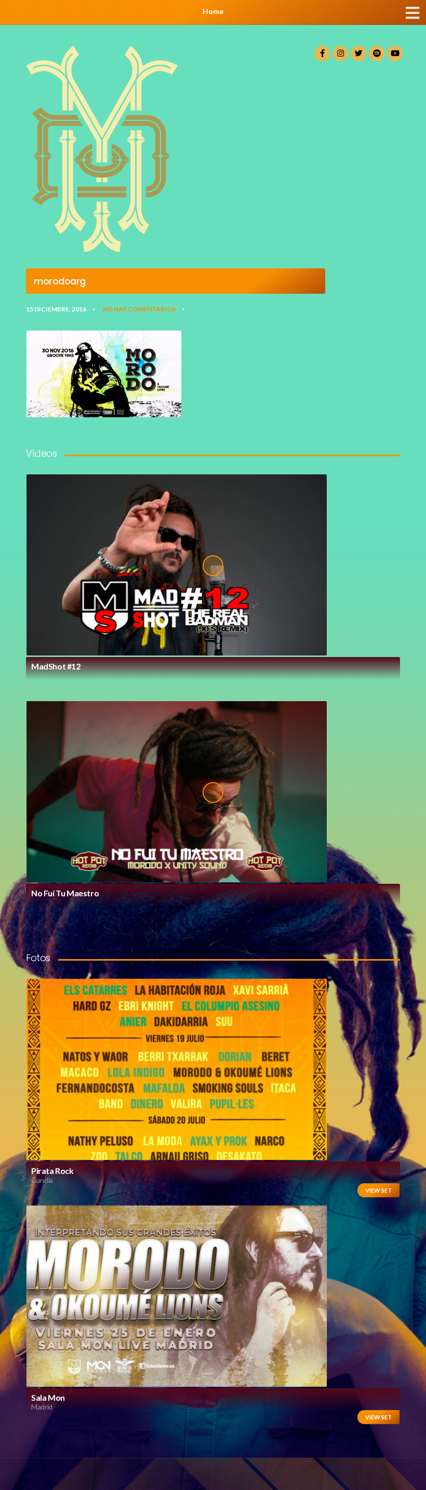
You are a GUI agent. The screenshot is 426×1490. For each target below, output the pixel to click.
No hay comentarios (139, 309)
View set (378, 1190)
